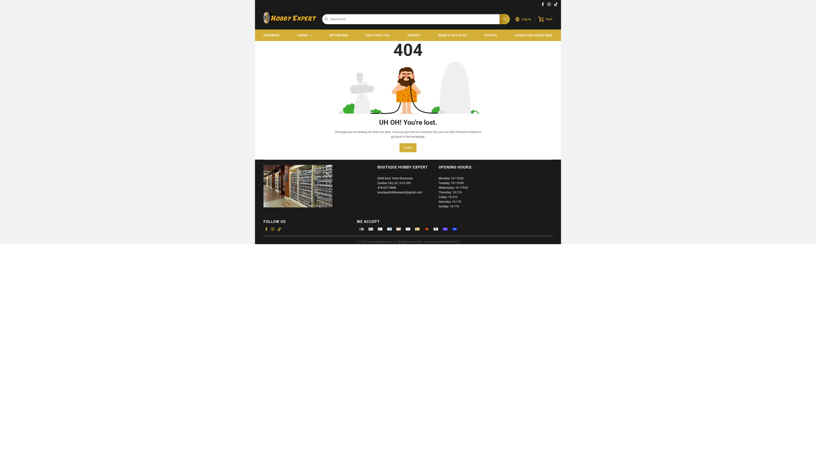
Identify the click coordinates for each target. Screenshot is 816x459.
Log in (526, 19)
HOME (408, 147)
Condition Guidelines (533, 35)
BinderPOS (452, 242)
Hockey (414, 35)
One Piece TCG (378, 35)
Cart (549, 19)
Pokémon (271, 35)
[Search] (505, 19)
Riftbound (339, 35)
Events (490, 35)
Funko (303, 35)
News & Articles (452, 35)
